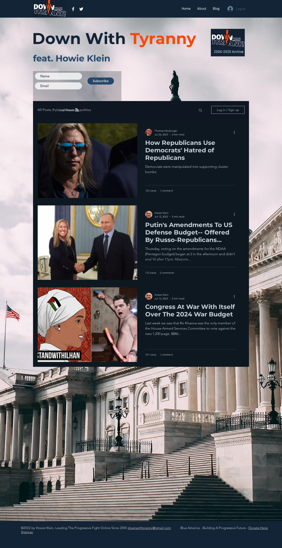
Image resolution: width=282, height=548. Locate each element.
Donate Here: (258, 528)
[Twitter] (81, 9)
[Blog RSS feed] (77, 110)
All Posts (44, 110)
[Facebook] (73, 9)
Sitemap (27, 532)
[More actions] (235, 132)
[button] (200, 110)
